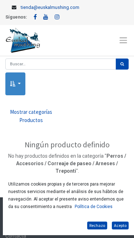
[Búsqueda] (122, 64)
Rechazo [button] (97, 225)
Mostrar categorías (31, 115)
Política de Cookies (94, 206)
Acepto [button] (120, 225)
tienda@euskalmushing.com (50, 7)
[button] (15, 84)
